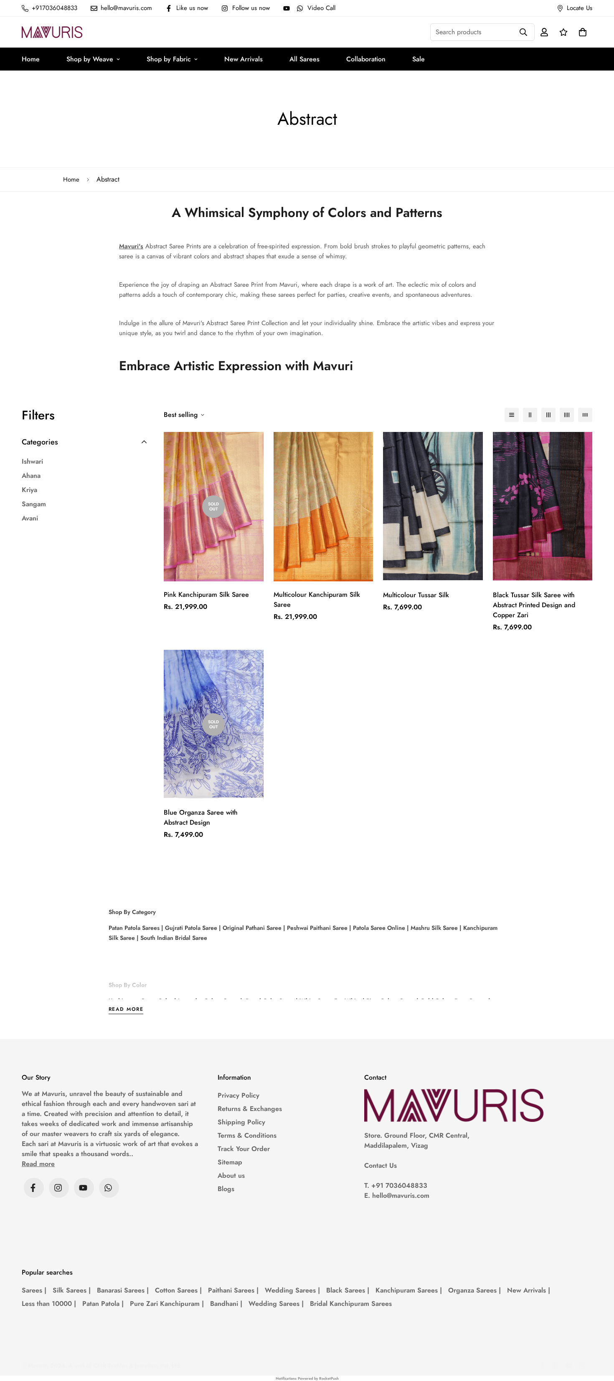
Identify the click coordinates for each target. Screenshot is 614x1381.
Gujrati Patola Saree (190, 928)
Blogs (226, 1189)
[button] (581, 32)
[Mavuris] (52, 32)
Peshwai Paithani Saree (316, 928)
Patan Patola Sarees (134, 928)
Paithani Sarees (233, 1290)
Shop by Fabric (169, 59)
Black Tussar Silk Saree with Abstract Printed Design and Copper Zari (534, 605)
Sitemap (230, 1162)
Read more (126, 1010)
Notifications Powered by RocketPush (307, 1378)
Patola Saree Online (378, 928)
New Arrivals (243, 59)
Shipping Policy (241, 1122)
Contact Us (380, 1165)
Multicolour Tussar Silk (416, 595)
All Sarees (304, 59)
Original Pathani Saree (252, 928)
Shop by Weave (89, 59)
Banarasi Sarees (123, 1290)
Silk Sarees (72, 1290)
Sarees (34, 1290)
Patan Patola (103, 1303)
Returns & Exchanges (250, 1108)
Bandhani (226, 1303)
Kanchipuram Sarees (409, 1290)
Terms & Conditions (247, 1135)
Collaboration (366, 59)
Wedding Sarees (292, 1290)
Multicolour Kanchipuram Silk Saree (317, 599)
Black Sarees (347, 1290)
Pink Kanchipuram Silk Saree (206, 594)
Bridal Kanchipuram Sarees (351, 1303)
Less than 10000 (49, 1303)
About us (231, 1175)
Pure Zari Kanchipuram (167, 1303)
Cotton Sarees (178, 1290)
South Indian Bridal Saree (173, 938)
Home (31, 59)
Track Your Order (244, 1149)
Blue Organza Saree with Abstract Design (201, 817)
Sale (418, 59)
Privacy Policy (238, 1095)
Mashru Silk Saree (433, 928)
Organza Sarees (474, 1290)
